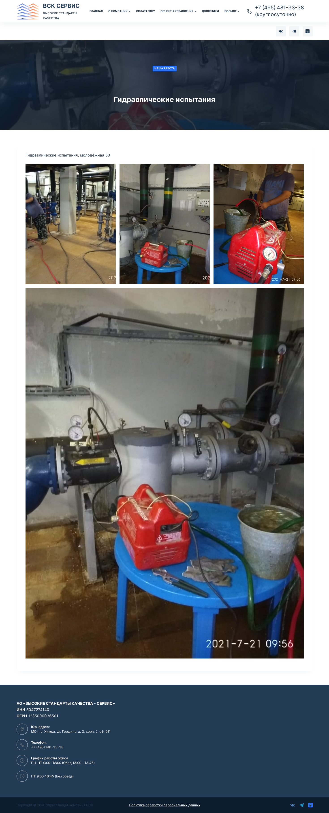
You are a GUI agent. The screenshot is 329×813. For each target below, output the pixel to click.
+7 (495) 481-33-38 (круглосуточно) (279, 10)
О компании (118, 11)
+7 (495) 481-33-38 (47, 747)
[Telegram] (294, 31)
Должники (210, 11)
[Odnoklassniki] (308, 31)
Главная (96, 11)
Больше (230, 11)
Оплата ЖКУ (145, 11)
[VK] (281, 31)
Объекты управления (176, 11)
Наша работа (164, 68)
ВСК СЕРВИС (61, 5)
